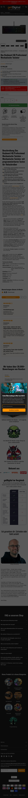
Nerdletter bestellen (14, 410)
